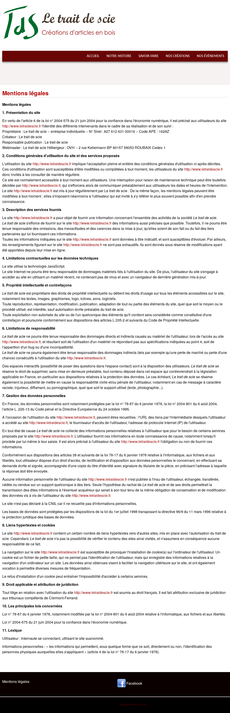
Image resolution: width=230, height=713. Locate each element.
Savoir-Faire (149, 56)
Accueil (93, 56)
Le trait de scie (138, 10)
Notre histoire (118, 56)
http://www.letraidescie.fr (21, 126)
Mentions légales (15, 681)
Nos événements (210, 56)
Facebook (134, 683)
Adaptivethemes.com (133, 704)
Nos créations (178, 56)
